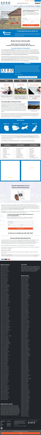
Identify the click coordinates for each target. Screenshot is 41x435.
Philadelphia (35, 268)
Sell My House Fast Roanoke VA (25, 385)
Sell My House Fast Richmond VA (4, 365)
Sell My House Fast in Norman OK (4, 300)
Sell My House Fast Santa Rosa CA (25, 402)
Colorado (16, 405)
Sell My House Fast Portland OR (25, 376)
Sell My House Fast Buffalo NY (4, 391)
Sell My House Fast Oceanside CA (25, 359)
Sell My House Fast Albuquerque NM (25, 277)
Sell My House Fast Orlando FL (4, 357)
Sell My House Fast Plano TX (4, 361)
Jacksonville (23, 267)
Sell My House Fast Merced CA (24, 337)
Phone (23, 21)
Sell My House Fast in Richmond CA (5, 314)
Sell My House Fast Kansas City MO (25, 322)
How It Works (27, 0)
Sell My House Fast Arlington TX (25, 279)
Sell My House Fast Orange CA (24, 362)
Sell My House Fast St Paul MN (4, 399)
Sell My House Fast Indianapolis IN (25, 317)
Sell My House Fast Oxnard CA (24, 363)
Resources (2, 424)
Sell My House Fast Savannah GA (25, 403)
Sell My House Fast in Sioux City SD (5, 322)
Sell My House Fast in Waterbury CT (5, 339)
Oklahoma (4, 412)
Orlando (26, 267)
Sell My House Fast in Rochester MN (5, 316)
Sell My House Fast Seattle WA (4, 376)
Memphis (38, 266)
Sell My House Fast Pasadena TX (25, 368)
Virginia (2, 414)
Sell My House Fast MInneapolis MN (5, 347)
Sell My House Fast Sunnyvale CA (25, 410)
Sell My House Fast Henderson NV (5, 393)
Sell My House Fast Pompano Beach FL (25, 375)
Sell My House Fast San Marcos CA (25, 394)
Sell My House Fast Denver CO (24, 300)
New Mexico (5, 411)
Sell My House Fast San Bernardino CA (25, 392)
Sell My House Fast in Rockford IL (5, 318)
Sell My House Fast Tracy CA (4, 273)
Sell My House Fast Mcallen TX (24, 334)
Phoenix (22, 268)
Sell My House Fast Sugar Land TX (25, 409)
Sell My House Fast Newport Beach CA (25, 354)
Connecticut (2, 406)
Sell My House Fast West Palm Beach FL (5, 285)
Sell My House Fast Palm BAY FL (25, 364)
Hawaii (15, 406)
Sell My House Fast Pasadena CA (25, 367)
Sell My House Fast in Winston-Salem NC (5, 343)
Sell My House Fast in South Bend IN (5, 324)
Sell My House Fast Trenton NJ (4, 274)
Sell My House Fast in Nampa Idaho (5, 297)
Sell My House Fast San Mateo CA (25, 395)
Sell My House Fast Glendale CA (25, 311)
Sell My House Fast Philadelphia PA (5, 358)
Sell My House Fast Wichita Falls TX (5, 289)
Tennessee (9, 413)
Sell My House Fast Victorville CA (4, 280)
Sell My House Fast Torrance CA (4, 272)
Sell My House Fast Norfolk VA (4, 352)
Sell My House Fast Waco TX (4, 283)
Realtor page (34, 243)
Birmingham (31, 268)
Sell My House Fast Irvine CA (24, 318)
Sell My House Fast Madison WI (24, 330)
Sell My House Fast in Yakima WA (4, 344)
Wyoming (16, 414)
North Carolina (13, 411)
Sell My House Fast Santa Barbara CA (25, 397)
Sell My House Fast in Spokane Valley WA (5, 326)
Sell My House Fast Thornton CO (4, 269)
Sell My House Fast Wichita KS (4, 386)
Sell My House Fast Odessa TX (24, 360)
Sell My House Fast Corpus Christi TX (25, 297)
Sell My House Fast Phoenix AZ (4, 359)
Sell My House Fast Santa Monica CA (25, 401)
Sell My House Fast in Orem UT (4, 306)
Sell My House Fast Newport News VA (25, 355)
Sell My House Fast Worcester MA (5, 291)
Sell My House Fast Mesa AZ (24, 338)
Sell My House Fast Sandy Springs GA (25, 396)
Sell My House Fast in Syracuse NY (5, 332)
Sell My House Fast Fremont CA (25, 305)
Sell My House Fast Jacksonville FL (25, 320)
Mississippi (17, 409)
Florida (9, 406)
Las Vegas (29, 269)
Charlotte (25, 266)
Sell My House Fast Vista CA (4, 282)
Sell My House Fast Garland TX (24, 308)
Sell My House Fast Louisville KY (25, 328)
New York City (37, 267)
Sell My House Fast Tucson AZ (4, 383)
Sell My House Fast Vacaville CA (4, 277)
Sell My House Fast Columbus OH (25, 296)
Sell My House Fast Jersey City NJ (25, 321)
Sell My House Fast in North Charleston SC (6, 301)
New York (8, 411)
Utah (15, 413)
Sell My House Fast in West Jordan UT (5, 341)
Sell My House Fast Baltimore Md (25, 285)
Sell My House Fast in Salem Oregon (5, 319)
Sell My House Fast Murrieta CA (25, 351)
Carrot (25, 425)
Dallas (28, 266)
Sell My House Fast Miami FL (24, 333)
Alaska (5, 405)
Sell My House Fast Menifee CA (24, 336)
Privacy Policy (9, 424)
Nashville (33, 267)
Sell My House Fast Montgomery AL (25, 347)
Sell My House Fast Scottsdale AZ (5, 375)
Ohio (1, 412)
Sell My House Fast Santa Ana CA (4, 373)
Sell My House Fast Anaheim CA (25, 278)
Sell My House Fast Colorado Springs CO (26, 295)
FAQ (24, 6)
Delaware (6, 406)
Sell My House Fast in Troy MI (4, 334)
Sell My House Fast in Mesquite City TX (5, 294)
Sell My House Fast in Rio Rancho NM (5, 315)
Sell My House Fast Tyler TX (4, 276)
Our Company (32, 0)
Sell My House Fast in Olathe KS (4, 305)
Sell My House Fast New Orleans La (5, 350)
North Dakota (17, 411)
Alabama (2, 405)
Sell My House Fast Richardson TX (25, 384)
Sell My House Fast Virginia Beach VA (5, 385)
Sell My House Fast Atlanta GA (24, 280)
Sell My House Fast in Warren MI (4, 336)
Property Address (24, 18)
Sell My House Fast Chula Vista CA (25, 292)
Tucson (28, 268)
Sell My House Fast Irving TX (24, 319)
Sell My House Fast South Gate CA (25, 406)
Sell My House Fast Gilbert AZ (24, 309)
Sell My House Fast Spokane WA (4, 377)
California (13, 405)
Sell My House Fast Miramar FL (24, 343)
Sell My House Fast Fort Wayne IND (5, 392)
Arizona (7, 405)
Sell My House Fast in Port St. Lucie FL (5, 309)
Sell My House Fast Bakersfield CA (25, 284)
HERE (21, 116)
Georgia (12, 406)
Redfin (15, 243)
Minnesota (13, 409)
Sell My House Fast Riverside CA (4, 366)
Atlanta (22, 266)
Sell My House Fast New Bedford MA (25, 353)
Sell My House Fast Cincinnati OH (25, 293)
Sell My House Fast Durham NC (24, 302)
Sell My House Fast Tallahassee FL (5, 266)
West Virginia (9, 414)
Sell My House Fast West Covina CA (5, 284)
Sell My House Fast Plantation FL (25, 372)
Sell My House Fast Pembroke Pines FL (25, 370)
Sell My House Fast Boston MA (24, 286)
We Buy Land (8, 425)
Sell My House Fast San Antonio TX (5, 368)
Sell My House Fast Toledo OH (24, 414)
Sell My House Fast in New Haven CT (5, 299)
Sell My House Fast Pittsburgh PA (4, 360)
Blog (1, 425)
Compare (20, 6)
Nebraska (8, 410)
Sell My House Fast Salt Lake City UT (25, 389)
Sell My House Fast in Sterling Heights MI (5, 330)
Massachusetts (6, 409)
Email (32, 21)
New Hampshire (15, 410)
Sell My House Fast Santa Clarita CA (5, 374)
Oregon (7, 412)
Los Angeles (34, 266)
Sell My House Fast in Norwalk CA (4, 302)
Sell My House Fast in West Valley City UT (5, 342)
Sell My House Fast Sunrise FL (24, 411)
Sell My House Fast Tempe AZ (4, 268)
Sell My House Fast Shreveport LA (25, 404)
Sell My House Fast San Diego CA (4, 369)
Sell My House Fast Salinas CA (24, 388)
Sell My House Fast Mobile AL (24, 345)
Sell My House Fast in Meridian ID (4, 293)
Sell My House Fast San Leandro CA (25, 393)
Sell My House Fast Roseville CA (25, 386)
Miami (39, 268)
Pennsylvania (11, 412)
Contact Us (16, 6)
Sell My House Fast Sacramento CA (5, 367)
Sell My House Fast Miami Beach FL (25, 339)
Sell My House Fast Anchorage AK (5, 389)
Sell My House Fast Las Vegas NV (25, 325)
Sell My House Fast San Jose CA (4, 372)
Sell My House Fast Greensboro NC (25, 312)
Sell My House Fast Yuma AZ (4, 292)
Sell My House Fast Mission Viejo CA (25, 344)
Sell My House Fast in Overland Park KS (5, 307)
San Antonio (30, 267)
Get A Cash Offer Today (30, 6)
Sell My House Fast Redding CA (25, 380)
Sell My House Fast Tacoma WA (25, 413)
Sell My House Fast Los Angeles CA (25, 327)
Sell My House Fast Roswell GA (24, 387)
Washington (5, 414)
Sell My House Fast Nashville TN (4, 348)
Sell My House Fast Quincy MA (24, 377)
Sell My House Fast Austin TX (24, 283)
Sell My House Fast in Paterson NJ (5, 308)
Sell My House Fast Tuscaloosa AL (5, 275)
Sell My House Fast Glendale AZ (25, 310)
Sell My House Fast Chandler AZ (25, 287)
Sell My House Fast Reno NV (4, 364)
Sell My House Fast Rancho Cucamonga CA (26, 378)
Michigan (10, 409)
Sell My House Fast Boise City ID (4, 390)
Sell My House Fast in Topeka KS (4, 333)
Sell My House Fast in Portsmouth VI (5, 310)
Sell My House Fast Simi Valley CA (25, 405)
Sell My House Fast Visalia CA (4, 281)
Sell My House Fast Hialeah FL (24, 313)
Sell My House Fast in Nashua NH (4, 298)
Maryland (2, 409)
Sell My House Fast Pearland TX (25, 369)
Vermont (17, 413)
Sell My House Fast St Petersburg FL (5, 381)
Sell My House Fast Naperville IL (25, 352)
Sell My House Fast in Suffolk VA (4, 331)
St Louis (33, 269)
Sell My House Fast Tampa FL (4, 382)
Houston (30, 266)
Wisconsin (13, 414)
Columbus (26, 269)
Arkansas (10, 405)
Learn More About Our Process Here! (20, 48)
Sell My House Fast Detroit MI (24, 301)
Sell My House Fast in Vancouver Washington (6, 335)
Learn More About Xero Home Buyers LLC (27, 77)
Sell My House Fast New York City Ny (5, 351)
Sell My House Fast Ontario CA (24, 361)
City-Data (18, 245)
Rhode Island (15, 412)
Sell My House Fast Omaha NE (4, 356)
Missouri (2, 410)
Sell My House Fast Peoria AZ (24, 371)
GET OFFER (20, 433)
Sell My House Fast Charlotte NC (25, 288)
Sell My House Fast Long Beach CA (25, 326)
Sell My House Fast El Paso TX (24, 303)
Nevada (11, 410)
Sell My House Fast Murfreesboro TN (25, 350)
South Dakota (6, 413)
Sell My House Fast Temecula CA (4, 267)
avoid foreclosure (25, 59)
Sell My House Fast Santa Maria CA (25, 400)
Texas (13, 413)
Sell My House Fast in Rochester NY (5, 317)
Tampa (25, 268)
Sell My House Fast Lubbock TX (25, 329)
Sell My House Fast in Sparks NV (4, 325)
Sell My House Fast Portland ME (4, 398)
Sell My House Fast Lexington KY (4, 394)
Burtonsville (12, 240)
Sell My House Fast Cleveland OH (25, 294)
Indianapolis (36, 269)
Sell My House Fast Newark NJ (4, 349)
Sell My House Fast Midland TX (24, 342)
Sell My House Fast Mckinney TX (25, 335)
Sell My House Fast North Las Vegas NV (5, 397)
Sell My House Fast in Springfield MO (5, 327)
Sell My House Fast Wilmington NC (5, 290)
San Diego (22, 269)
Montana (5, 410)
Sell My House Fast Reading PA (24, 379)
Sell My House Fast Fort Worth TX (25, 304)
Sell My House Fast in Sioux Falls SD (5, 323)
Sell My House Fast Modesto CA (25, 346)
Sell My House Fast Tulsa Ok (4, 384)
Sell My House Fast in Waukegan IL (5, 340)
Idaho (17, 406)
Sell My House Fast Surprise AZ (25, 412)
